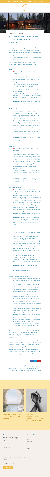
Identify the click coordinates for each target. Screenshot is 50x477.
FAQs (28, 448)
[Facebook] (4, 450)
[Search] (44, 7)
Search (28, 437)
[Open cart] (47, 7)
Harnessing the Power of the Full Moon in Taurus (12, 416)
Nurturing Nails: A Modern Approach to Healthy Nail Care (34, 418)
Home (28, 439)
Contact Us (29, 443)
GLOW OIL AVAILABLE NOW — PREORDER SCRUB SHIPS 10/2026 (25, 1)
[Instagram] (7, 450)
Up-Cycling (29, 441)
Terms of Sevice (30, 446)
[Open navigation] (2, 7)
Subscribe (8, 467)
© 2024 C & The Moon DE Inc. (10, 444)
